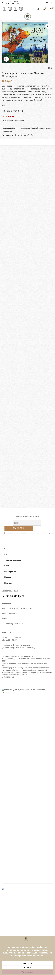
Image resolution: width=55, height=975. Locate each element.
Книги (33, 128)
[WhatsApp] (21, 135)
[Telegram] (28, 135)
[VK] (25, 135)
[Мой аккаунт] (37, 8)
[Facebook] (15, 135)
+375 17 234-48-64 (12, 3)
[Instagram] (11, 597)
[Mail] (23, 597)
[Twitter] (18, 135)
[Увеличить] (6, 59)
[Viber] (31, 135)
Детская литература (21, 128)
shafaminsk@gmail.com (12, 624)
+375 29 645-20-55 (12, 1)
